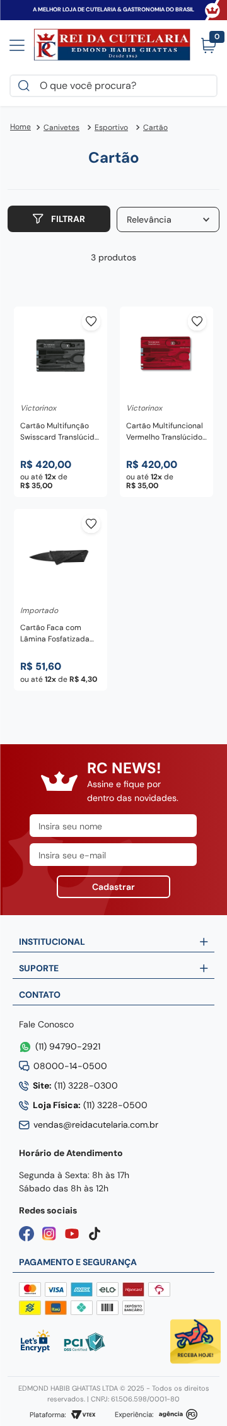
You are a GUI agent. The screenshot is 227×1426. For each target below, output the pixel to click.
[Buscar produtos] (26, 86)
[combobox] (113, 85)
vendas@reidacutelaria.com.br (95, 1124)
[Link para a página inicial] (20, 127)
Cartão (155, 127)
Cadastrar (113, 886)
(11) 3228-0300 (75, 1085)
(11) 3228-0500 (90, 1105)
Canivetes (61, 127)
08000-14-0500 (70, 1066)
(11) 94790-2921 (67, 1046)
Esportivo (111, 127)
